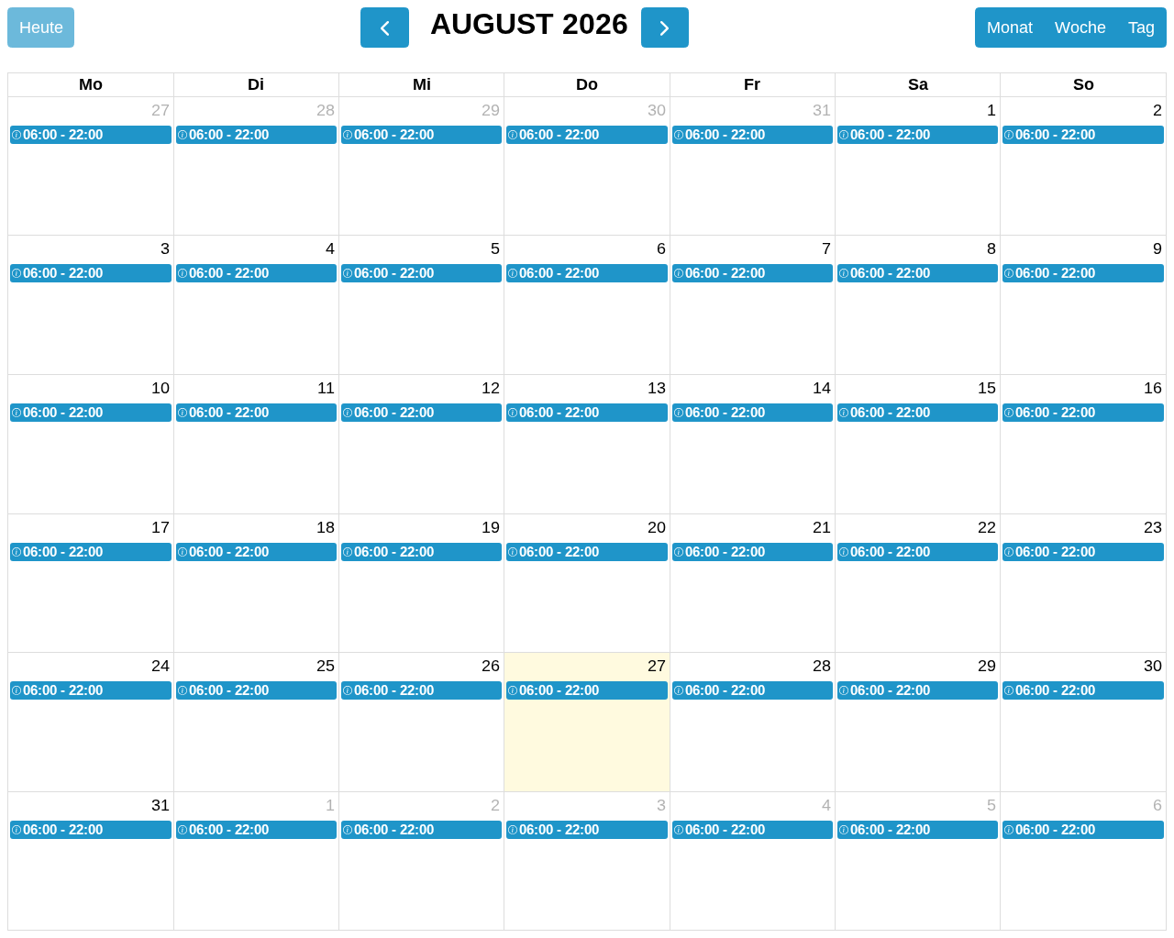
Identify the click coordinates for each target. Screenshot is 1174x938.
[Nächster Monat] (665, 27)
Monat (1010, 27)
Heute (41, 27)
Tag (1141, 27)
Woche (1080, 27)
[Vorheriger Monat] (384, 27)
